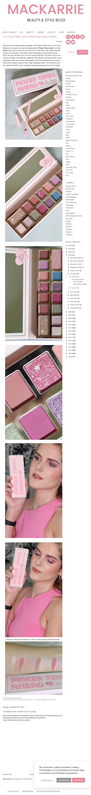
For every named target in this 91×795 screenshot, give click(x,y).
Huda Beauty (70, 121)
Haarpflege (69, 205)
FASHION (40, 32)
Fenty (68, 110)
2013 (70, 340)
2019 (70, 321)
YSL (67, 175)
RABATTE (29, 32)
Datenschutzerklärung (48, 791)
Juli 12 (74, 288)
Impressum (27, 791)
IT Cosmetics (70, 124)
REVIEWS (71, 32)
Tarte (67, 164)
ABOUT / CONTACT (9, 32)
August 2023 (74, 270)
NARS (68, 137)
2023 (70, 255)
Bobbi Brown (70, 86)
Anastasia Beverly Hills (74, 75)
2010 (70, 350)
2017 (70, 328)
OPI (67, 143)
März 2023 (74, 301)
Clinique (68, 97)
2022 (70, 312)
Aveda (68, 78)
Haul (67, 210)
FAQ (21, 32)
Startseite (33, 774)
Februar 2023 (75, 304)
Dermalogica (70, 100)
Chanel (68, 92)
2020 (70, 318)
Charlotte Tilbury (71, 94)
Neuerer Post (7, 774)
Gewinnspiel (70, 199)
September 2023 (76, 267)
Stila (67, 159)
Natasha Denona (71, 140)
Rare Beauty (70, 156)
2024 (70, 252)
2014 (70, 337)
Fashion (68, 191)
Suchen (82, 52)
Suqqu (68, 162)
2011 (70, 347)
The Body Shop (71, 167)
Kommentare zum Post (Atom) (21, 779)
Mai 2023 (73, 295)
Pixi (67, 154)
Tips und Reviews (40, 699)
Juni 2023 (73, 292)
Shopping (69, 229)
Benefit (68, 83)
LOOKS (61, 32)
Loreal (68, 132)
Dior (67, 102)
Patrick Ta (69, 151)
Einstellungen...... (47, 780)
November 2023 (76, 261)
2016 (70, 331)
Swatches (29, 699)
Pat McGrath (70, 148)
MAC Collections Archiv (74, 216)
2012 (70, 344)
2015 (70, 334)
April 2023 (74, 298)
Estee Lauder (70, 108)
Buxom (68, 89)
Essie (68, 105)
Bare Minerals (70, 81)
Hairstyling (69, 208)
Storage (68, 232)
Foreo (68, 113)
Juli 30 (74, 276)
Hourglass (69, 119)
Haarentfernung (71, 202)
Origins (68, 146)
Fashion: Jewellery (72, 194)
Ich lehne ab (64, 780)
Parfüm (68, 221)
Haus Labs (69, 116)
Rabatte (68, 224)
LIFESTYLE (51, 32)
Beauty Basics (71, 186)
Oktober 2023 (75, 264)
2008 (70, 356)
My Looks (13, 699)
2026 (70, 245)
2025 (70, 248)
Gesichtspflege (71, 197)
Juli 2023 (73, 274)
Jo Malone (69, 127)
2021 (70, 315)
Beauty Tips (70, 189)
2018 (70, 324)
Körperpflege (70, 213)
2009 (70, 353)
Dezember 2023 (76, 258)
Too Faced (52, 699)
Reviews (21, 699)
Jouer (68, 129)
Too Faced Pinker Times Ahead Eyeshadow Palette (29, 36)
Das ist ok (78, 780)
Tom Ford (69, 170)
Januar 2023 (74, 308)
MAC (67, 135)
